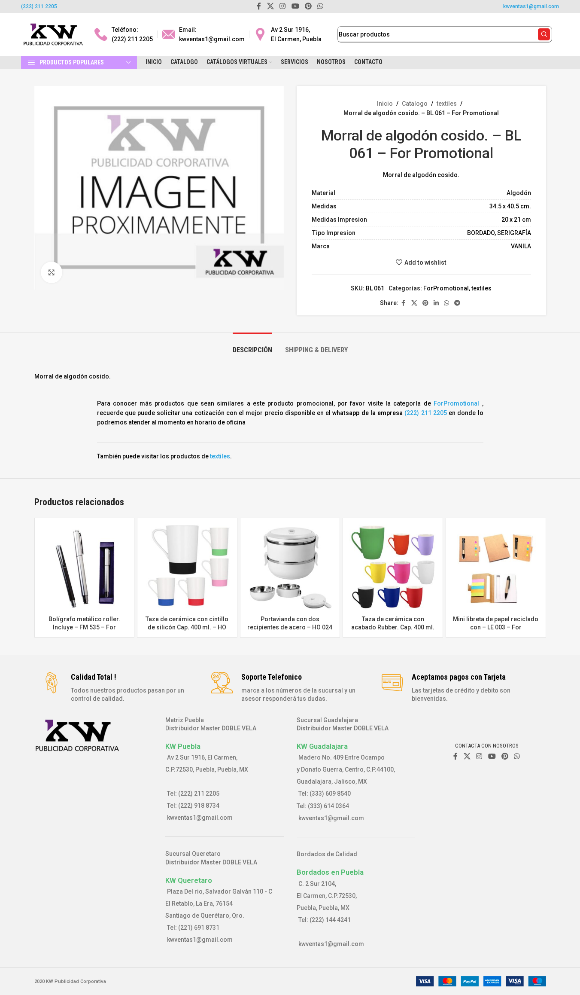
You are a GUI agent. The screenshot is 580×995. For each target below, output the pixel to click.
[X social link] (414, 303)
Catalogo (415, 103)
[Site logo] (53, 34)
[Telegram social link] (457, 303)
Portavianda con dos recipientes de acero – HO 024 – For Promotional (289, 627)
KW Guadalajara (322, 746)
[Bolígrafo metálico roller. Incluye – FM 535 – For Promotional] (84, 568)
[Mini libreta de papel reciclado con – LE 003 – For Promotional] (495, 568)
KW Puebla (182, 746)
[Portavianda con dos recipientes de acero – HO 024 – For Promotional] (290, 568)
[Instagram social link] (479, 756)
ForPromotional (446, 288)
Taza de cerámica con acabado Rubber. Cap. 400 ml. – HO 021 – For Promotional (392, 627)
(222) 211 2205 (39, 6)
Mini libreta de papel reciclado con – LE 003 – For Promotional (495, 627)
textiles (447, 103)
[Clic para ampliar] (51, 272)
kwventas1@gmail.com (531, 6)
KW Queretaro (188, 880)
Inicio (385, 103)
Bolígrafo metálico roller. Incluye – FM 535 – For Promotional (84, 627)
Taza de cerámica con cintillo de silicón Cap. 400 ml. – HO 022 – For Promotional (187, 627)
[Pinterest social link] (425, 303)
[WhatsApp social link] (446, 303)
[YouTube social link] (491, 756)
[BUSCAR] (544, 34)
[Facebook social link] (403, 303)
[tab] (252, 346)
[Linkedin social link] (436, 303)
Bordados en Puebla (330, 872)
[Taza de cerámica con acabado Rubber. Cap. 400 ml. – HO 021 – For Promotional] (392, 568)
